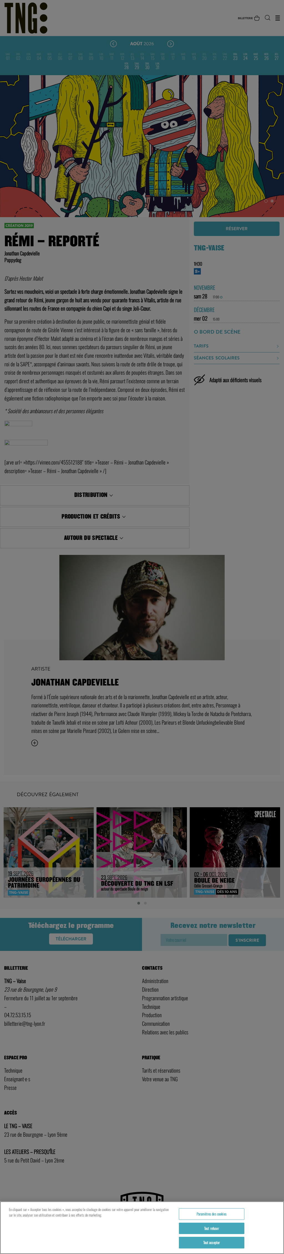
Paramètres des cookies (212, 1214)
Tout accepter (211, 1242)
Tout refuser (211, 1228)
